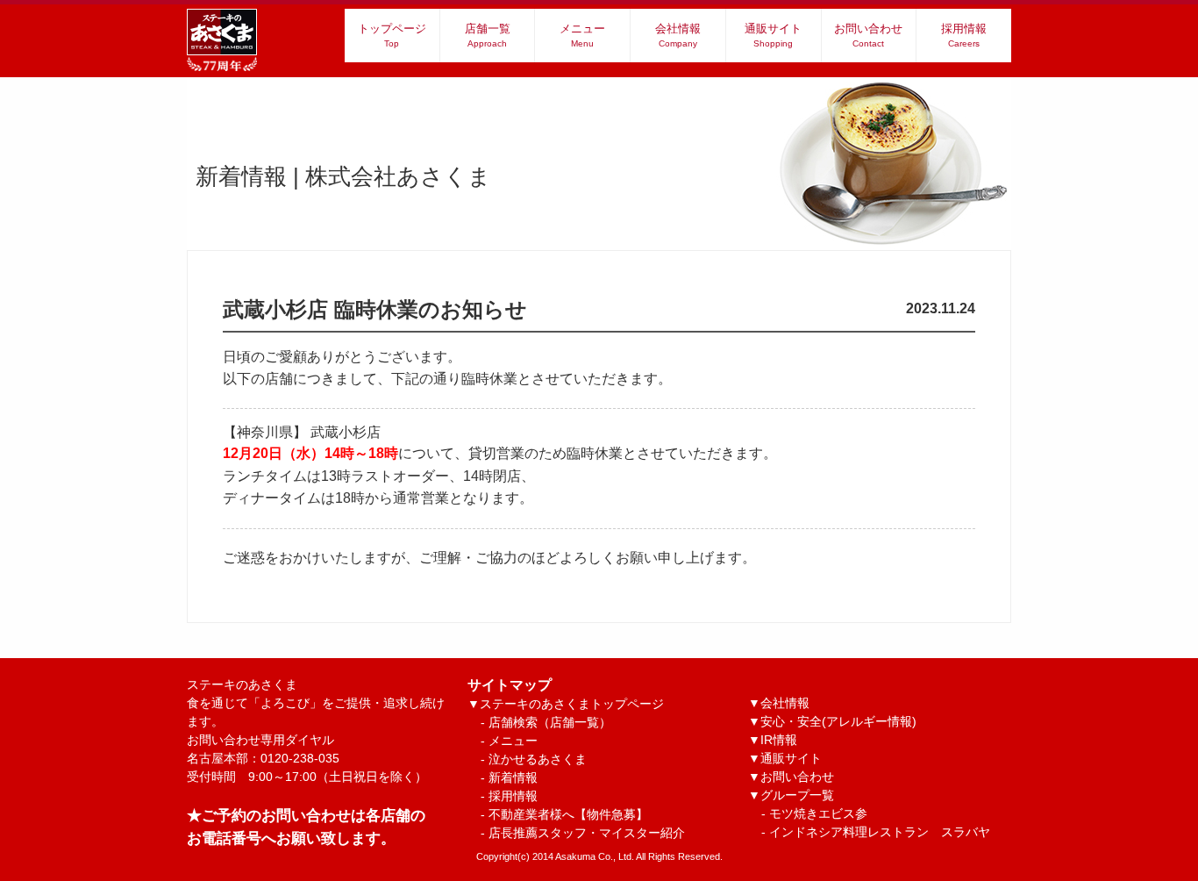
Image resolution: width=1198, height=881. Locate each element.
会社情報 (678, 35)
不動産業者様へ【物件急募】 (568, 814)
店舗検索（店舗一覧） (549, 722)
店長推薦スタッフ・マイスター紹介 (586, 833)
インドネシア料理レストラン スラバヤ (879, 832)
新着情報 (513, 777)
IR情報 (778, 740)
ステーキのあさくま (316, 702)
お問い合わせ (868, 35)
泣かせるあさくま (537, 759)
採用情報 (964, 35)
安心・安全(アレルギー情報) (838, 721)
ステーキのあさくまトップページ (572, 704)
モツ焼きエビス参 (818, 813)
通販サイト (773, 35)
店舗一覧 (487, 35)
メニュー (582, 35)
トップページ (392, 35)
